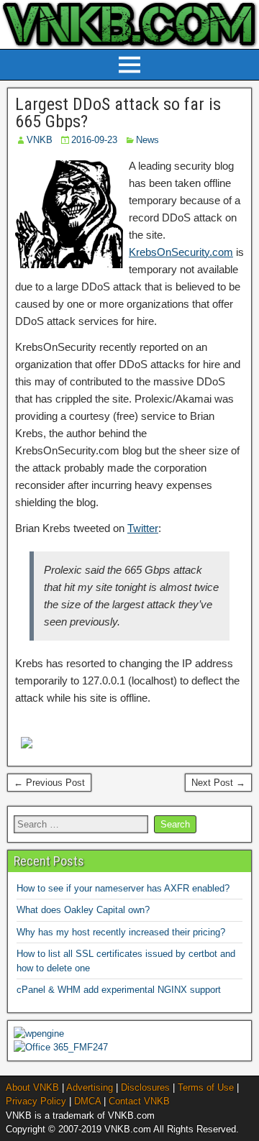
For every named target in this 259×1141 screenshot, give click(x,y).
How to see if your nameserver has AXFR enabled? (123, 888)
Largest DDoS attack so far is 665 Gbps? (118, 113)
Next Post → (218, 782)
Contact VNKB (139, 1101)
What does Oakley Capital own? (83, 909)
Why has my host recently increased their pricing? (121, 932)
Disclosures (145, 1087)
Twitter (142, 528)
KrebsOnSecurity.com (181, 252)
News (147, 139)
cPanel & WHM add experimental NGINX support (119, 989)
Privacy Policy (36, 1101)
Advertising (89, 1087)
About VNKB (32, 1087)
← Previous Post (49, 782)
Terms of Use (206, 1087)
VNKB (40, 139)
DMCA (87, 1101)
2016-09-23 (94, 139)
